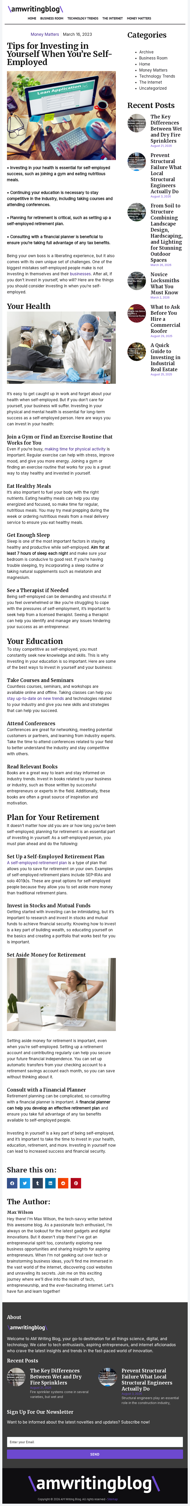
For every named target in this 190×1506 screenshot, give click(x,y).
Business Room (51, 18)
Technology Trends (82, 18)
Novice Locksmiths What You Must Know (165, 283)
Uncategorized (153, 88)
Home (32, 18)
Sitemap (112, 1499)
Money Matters (139, 18)
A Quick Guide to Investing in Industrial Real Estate (165, 357)
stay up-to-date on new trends (35, 698)
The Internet (112, 18)
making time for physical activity (75, 449)
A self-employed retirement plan (37, 862)
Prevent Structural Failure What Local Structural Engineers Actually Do (147, 1380)
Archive (146, 52)
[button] (12, 1183)
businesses (80, 274)
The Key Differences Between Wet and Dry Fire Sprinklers (166, 129)
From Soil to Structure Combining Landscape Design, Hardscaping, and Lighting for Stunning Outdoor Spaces (167, 233)
